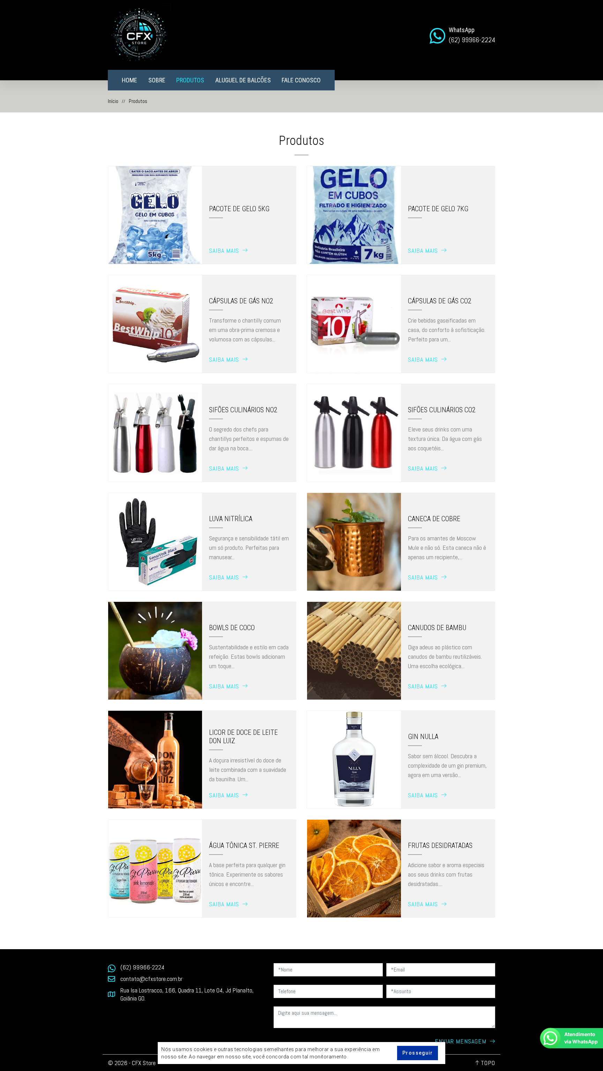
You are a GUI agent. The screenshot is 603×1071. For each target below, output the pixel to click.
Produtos (190, 80)
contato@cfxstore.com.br (151, 979)
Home (129, 80)
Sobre (156, 80)
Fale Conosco (301, 80)
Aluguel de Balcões (243, 80)
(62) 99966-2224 (142, 967)
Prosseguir (417, 1053)
